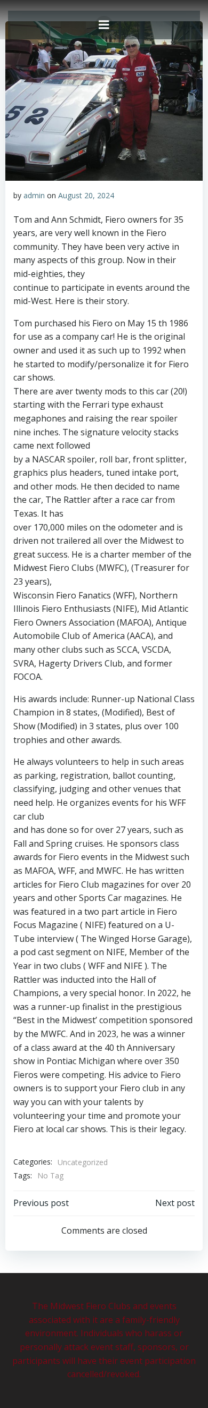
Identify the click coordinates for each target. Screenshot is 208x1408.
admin (34, 195)
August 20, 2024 (86, 195)
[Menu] (104, 25)
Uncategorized (83, 1162)
